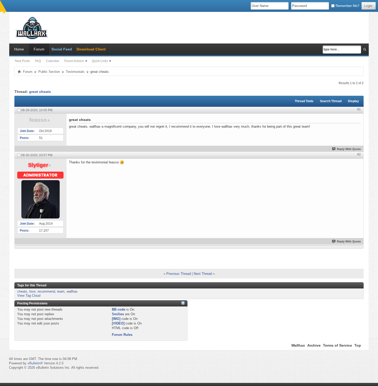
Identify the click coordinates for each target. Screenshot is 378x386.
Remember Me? (347, 6)
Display (353, 101)
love (32, 291)
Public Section (49, 72)
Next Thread (203, 274)
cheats (22, 291)
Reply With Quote (349, 149)
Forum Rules (122, 335)
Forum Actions (74, 61)
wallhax (72, 291)
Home (19, 49)
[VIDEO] (118, 323)
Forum (39, 49)
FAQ (38, 61)
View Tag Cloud (28, 295)
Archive (314, 345)
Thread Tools (304, 101)
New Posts (22, 61)
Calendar (52, 61)
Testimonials (75, 72)
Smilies (118, 314)
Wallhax (298, 345)
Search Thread (330, 101)
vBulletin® (35, 363)
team (61, 291)
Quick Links (100, 61)
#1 (359, 109)
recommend (46, 291)
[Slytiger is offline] (40, 199)
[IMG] (116, 319)
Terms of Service (337, 345)
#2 (359, 154)
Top (357, 345)
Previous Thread (178, 274)
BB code (118, 309)
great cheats (40, 92)
